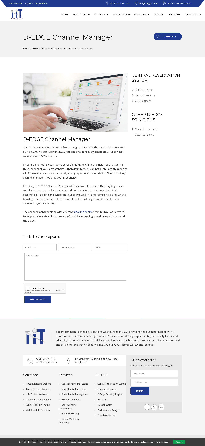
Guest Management (146, 129)
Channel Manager (106, 389)
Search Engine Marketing (75, 383)
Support (174, 14)
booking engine (83, 212)
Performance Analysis (108, 410)
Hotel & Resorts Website (38, 383)
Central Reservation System (61, 48)
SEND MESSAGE (37, 299)
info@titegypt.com (46, 362)
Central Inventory (145, 95)
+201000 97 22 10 (45, 359)
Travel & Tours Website (38, 389)
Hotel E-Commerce (71, 399)
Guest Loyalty (104, 404)
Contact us (169, 36)
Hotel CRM (103, 399)
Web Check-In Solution (38, 410)
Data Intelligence (144, 134)
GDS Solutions (143, 100)
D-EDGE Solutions (39, 48)
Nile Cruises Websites (37, 394)
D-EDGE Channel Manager (56, 139)
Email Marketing (70, 413)
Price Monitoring (106, 415)
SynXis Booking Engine (38, 404)
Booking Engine (143, 89)
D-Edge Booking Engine (38, 399)
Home (65, 14)
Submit (140, 391)
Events (158, 14)
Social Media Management (75, 394)
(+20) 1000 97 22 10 (120, 3)
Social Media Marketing (74, 389)
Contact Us (193, 14)
